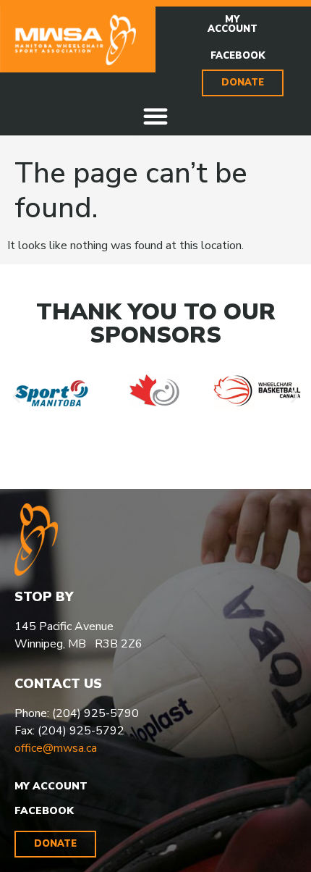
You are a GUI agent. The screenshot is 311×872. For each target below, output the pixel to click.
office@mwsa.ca (55, 748)
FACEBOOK (44, 811)
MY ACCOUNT (51, 786)
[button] (155, 115)
